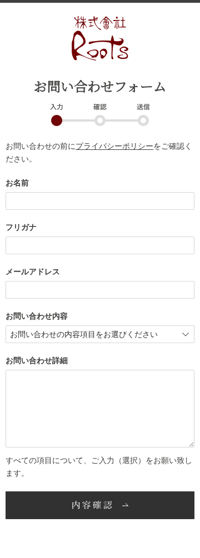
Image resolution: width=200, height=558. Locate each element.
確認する (100, 505)
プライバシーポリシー (114, 146)
